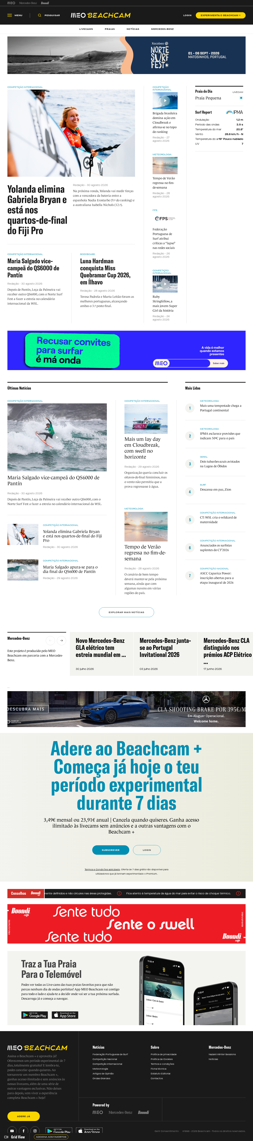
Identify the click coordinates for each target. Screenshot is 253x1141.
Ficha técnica (158, 1068)
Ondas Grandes (101, 1078)
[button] (50, 640)
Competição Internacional (25, 87)
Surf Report (203, 112)
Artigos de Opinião (103, 1073)
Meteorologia (162, 154)
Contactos (157, 1078)
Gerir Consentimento (167, 1131)
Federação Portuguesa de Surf (110, 1054)
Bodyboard (87, 254)
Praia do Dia (203, 91)
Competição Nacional (105, 1059)
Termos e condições (162, 1064)
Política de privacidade (164, 1054)
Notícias (213, 1059)
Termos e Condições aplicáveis (102, 869)
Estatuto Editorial (160, 1073)
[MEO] (11, 3)
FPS (155, 210)
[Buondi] (45, 3)
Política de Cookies (162, 1059)
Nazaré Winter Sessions (222, 1054)
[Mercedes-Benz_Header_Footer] (28, 3)
